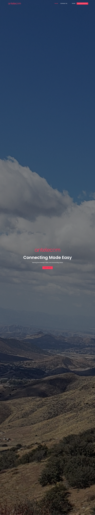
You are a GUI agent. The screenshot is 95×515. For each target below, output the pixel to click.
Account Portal (82, 3)
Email (73, 3)
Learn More (47, 267)
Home (56, 3)
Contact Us (63, 3)
